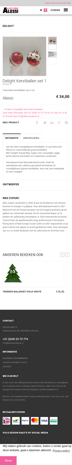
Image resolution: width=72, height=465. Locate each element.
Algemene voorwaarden (15, 358)
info (29, 284)
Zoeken (55, 10)
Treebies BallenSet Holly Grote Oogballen (22, 291)
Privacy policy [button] (61, 450)
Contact (8, 320)
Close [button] (8, 460)
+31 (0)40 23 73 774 (15, 339)
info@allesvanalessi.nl (13, 343)
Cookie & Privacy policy (15, 362)
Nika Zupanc (11, 198)
